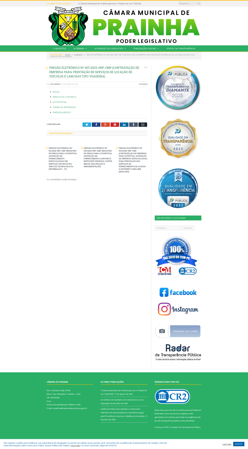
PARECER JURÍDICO (62, 112)
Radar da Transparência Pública (186, 427)
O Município (59, 48)
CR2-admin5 (55, 84)
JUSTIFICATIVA (59, 102)
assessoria (174, 413)
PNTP (166, 427)
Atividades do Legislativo (109, 48)
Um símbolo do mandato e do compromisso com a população (107, 3)
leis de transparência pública (167, 420)
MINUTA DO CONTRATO (64, 96)
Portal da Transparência (181, 48)
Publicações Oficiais (145, 48)
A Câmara (79, 48)
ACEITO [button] (238, 444)
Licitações (143, 84)
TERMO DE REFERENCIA (64, 107)
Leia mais (75, 445)
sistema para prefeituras (190, 410)
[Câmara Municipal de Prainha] (124, 25)
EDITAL (56, 91)
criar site (172, 410)
